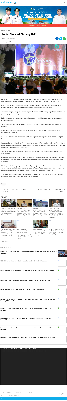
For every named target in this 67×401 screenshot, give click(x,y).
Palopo (3, 184)
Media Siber (23, 392)
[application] (33, 366)
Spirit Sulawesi (10, 42)
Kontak (30, 392)
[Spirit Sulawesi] (8, 3)
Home (3, 30)
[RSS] (65, 393)
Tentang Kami (9, 392)
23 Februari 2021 (10, 38)
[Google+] (60, 393)
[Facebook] (57, 393)
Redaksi (16, 392)
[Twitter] (62, 393)
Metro (8, 30)
